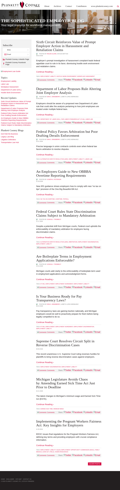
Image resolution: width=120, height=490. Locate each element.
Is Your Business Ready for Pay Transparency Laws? (59, 298)
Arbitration (73, 242)
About (46, 6)
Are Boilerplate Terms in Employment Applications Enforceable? (64, 258)
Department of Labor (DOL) (50, 119)
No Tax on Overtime (47, 199)
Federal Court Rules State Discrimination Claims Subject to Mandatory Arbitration (66, 213)
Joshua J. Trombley (54, 219)
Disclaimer (10, 479)
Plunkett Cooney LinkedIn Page (17, 59)
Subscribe (28, 54)
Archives (57, 6)
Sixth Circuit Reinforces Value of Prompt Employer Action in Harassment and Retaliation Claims (66, 46)
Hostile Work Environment (66, 76)
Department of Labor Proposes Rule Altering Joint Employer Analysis (68, 91)
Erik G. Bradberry (53, 96)
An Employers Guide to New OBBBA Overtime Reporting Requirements (63, 173)
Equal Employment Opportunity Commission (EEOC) (75, 450)
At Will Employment (47, 284)
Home (37, 6)
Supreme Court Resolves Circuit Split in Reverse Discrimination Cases (65, 343)
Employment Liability (48, 76)
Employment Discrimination (88, 242)
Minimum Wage (58, 409)
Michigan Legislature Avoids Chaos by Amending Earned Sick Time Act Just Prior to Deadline (65, 383)
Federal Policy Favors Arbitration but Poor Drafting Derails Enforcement (67, 133)
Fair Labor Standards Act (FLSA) (73, 119)
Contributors (81, 6)
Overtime (59, 199)
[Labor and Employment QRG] (10, 71)
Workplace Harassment (86, 76)
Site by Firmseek (28, 481)
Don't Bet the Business (9, 134)
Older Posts (94, 464)
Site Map (18, 479)
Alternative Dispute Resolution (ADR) (54, 159)
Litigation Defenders (8, 140)
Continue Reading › (45, 72)
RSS (9, 50)
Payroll (66, 199)
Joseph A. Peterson (54, 179)
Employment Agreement (64, 284)
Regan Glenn (51, 54)
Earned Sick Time (46, 409)
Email (9, 54)
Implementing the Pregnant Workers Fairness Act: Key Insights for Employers (68, 423)
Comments (51, 80)
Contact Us (27, 479)
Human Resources (61, 452)
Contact (68, 6)
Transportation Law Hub (10, 142)
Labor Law (89, 119)
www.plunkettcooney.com (102, 6)
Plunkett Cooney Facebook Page (15, 63)
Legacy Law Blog (7, 137)
